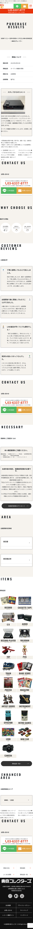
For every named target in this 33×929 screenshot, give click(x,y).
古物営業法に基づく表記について (16, 888)
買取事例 (22, 868)
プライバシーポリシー (24, 905)
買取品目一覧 (24, 874)
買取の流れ (6, 868)
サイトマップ (24, 910)
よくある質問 (7, 874)
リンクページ (24, 915)
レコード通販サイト (8, 915)
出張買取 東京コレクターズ (11, 924)
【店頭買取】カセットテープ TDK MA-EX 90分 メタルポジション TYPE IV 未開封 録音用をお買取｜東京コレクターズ (8, 154)
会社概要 (8, 905)
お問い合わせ (8, 910)
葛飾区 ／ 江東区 (9, 800)
